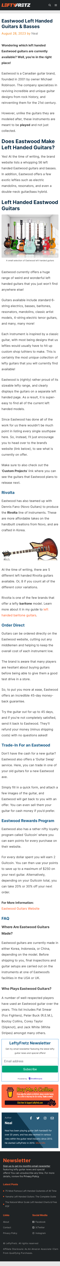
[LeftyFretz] (16, 5)
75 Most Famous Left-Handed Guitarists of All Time (30, 1191)
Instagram (41, 1233)
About (6, 1222)
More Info (40, 1143)
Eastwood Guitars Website (21, 908)
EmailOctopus (36, 1079)
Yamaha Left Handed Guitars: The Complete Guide (30, 1196)
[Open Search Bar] (50, 5)
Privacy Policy (31, 1176)
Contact (7, 1227)
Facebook (41, 1222)
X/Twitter (40, 1227)
